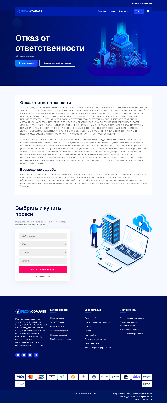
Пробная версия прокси (60, 339)
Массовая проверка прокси (132, 334)
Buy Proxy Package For (43, 269)
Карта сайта (90, 335)
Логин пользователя (143, 3)
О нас (113, 393)
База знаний (90, 318)
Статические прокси (59, 330)
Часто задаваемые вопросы (97, 322)
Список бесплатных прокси (132, 318)
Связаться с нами (92, 343)
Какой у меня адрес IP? (130, 329)
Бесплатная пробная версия (57, 63)
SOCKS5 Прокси (57, 322)
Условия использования (129, 393)
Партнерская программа (96, 339)
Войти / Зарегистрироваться (98, 347)
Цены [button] (112, 11)
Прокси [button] (101, 11)
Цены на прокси (57, 318)
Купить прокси (26, 63)
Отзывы (88, 330)
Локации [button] (122, 11)
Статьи (88, 326)
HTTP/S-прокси (57, 326)
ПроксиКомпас (90, 393)
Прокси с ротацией (58, 335)
